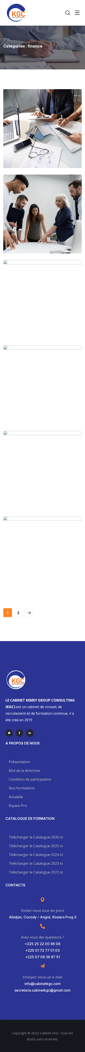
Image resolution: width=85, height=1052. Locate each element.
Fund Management (42, 389)
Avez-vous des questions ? (42, 937)
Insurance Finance (42, 474)
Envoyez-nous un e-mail (42, 977)
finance (52, 142)
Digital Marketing (42, 304)
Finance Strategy (42, 218)
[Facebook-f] (19, 733)
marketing (51, 228)
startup (51, 398)
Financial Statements (42, 560)
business (34, 142)
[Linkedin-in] (30, 733)
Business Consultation (42, 133)
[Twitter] (9, 733)
